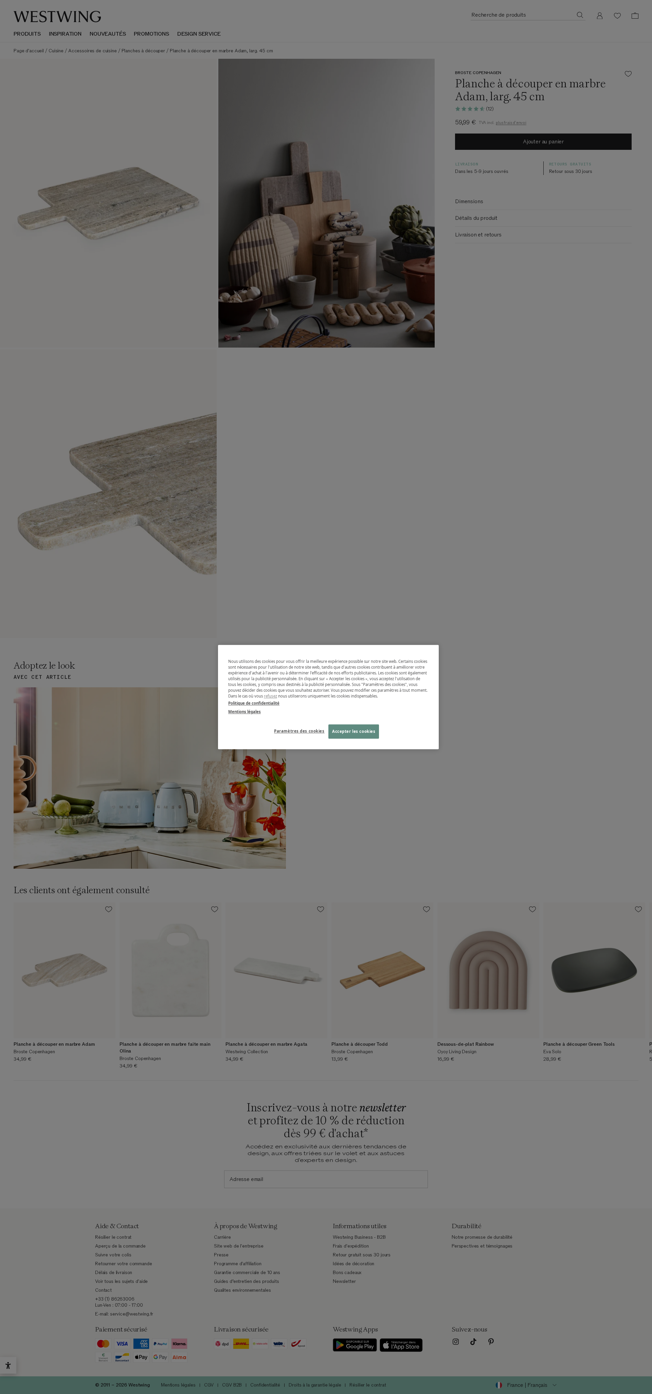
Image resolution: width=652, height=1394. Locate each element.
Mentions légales (244, 711)
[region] (328, 697)
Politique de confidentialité (253, 703)
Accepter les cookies (353, 731)
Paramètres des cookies (299, 731)
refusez (270, 696)
